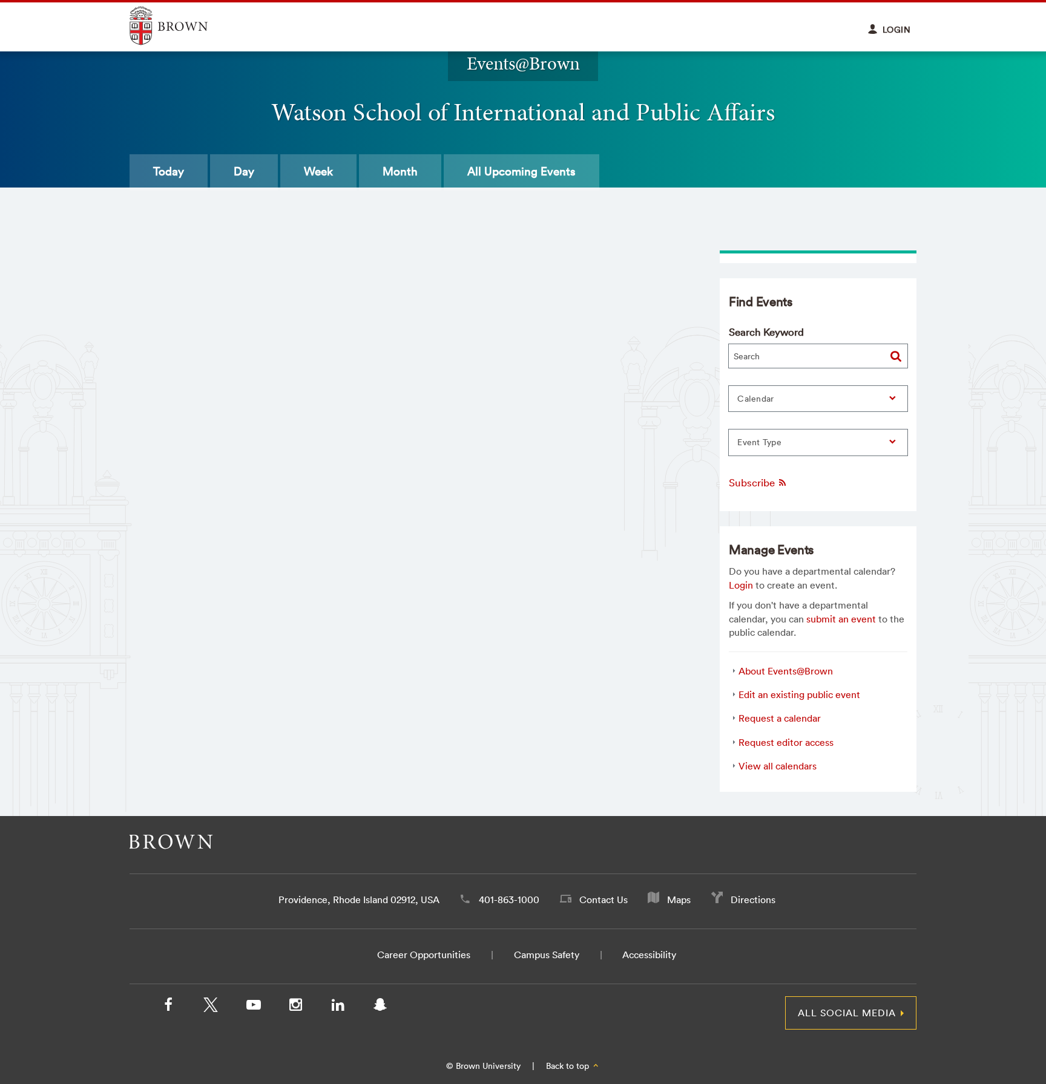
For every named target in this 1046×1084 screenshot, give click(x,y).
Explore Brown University (182, 25)
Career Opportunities (423, 954)
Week (318, 171)
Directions (753, 899)
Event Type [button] (759, 442)
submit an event (841, 619)
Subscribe (753, 482)
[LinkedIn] (338, 1007)
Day (244, 171)
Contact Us (603, 899)
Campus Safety (546, 954)
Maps (679, 899)
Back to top (568, 1065)
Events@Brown (523, 63)
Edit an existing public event (799, 694)
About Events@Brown (785, 671)
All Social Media (847, 1013)
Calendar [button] (755, 398)
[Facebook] (168, 1007)
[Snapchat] (380, 1007)
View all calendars (777, 766)
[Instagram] (295, 1007)
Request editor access (786, 742)
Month (400, 171)
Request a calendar (779, 718)
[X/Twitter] (210, 1007)
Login (741, 585)
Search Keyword (766, 331)
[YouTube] (253, 1007)
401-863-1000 (509, 899)
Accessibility (649, 954)
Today (168, 171)
